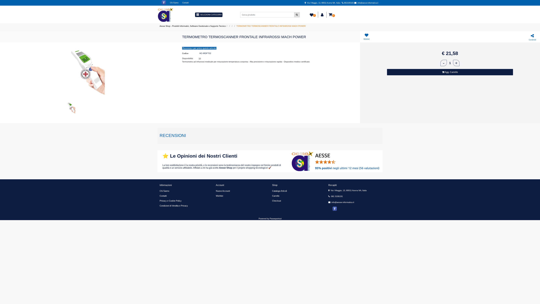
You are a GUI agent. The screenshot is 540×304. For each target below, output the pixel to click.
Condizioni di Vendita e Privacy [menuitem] (174, 205)
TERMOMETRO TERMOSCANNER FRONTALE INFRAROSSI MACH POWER (271, 26)
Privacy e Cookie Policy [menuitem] (171, 201)
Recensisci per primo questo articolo (199, 48)
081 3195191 (336, 196)
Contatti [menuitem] (185, 3)
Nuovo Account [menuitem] (223, 191)
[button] (297, 14)
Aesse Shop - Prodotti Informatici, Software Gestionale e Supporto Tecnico (193, 26)
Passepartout (276, 218)
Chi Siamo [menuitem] (174, 3)
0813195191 (349, 3)
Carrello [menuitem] (275, 196)
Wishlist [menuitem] (219, 196)
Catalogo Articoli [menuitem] (279, 191)
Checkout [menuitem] (276, 201)
